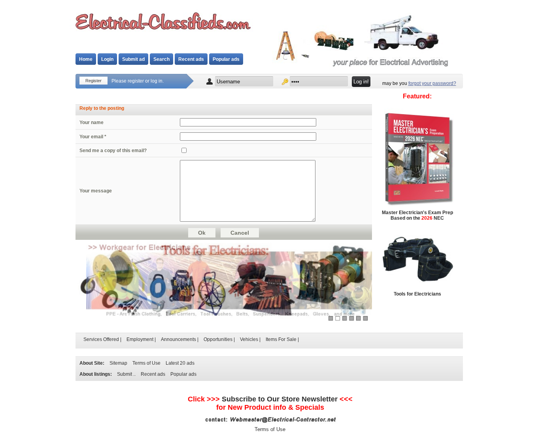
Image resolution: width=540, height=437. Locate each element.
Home (86, 59)
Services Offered (101, 339)
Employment (140, 339)
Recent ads (191, 59)
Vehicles (249, 339)
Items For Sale (281, 339)
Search (161, 59)
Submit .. (126, 374)
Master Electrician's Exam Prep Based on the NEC (417, 215)
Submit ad (133, 59)
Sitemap (118, 363)
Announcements (178, 339)
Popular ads (226, 59)
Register (93, 80)
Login (107, 59)
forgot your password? (432, 83)
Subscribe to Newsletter (280, 399)
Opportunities (218, 339)
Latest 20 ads (180, 363)
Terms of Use (146, 363)
